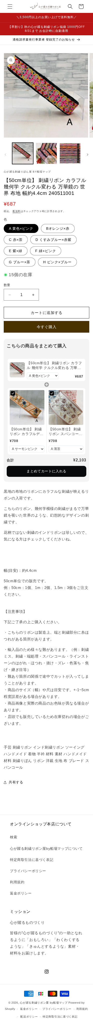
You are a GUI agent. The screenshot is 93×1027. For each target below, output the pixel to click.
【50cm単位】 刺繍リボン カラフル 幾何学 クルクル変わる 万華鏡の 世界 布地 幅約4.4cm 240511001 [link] (54, 365)
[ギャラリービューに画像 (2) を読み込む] (46, 153)
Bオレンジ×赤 (57, 228)
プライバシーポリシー (28, 871)
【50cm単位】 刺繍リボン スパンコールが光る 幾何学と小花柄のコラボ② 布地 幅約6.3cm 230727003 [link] (65, 432)
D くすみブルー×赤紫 (53, 240)
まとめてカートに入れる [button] (46, 471)
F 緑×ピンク (45, 251)
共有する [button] (16, 782)
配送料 (17, 211)
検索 (13, 837)
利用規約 (17, 882)
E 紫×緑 (15, 251)
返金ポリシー (21, 893)
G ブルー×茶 (19, 262)
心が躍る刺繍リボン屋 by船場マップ (44, 1002)
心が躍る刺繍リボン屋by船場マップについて (46, 848)
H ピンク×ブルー (57, 262)
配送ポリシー (29, 1016)
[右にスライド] (87, 154)
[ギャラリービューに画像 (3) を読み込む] (70, 153)
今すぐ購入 (47, 327)
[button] (9, 6)
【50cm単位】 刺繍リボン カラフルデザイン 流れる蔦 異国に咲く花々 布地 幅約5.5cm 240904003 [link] (27, 432)
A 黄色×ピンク (21, 228)
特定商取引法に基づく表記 (31, 860)
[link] (17, 370)
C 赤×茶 (16, 240)
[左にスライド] (5, 154)
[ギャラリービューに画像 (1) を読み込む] (22, 153)
